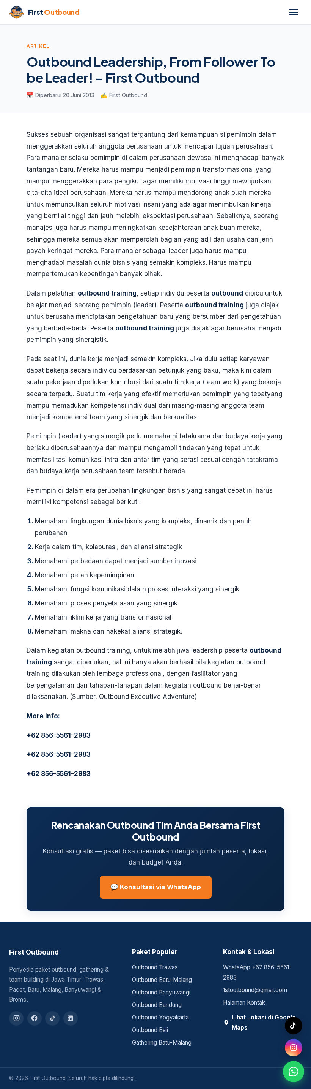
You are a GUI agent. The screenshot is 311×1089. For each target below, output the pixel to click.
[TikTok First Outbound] (293, 1025)
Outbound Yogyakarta (160, 1017)
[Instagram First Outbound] (293, 1047)
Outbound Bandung (157, 1004)
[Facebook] (34, 1018)
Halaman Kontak (244, 1002)
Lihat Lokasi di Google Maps (264, 1022)
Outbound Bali (150, 1030)
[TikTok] (52, 1018)
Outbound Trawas (155, 967)
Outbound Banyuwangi (161, 992)
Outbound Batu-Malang (162, 979)
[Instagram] (16, 1018)
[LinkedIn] (70, 1018)
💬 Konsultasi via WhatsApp (155, 887)
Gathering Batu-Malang (162, 1042)
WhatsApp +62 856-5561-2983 (257, 972)
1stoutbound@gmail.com (255, 990)
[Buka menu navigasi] (293, 12)
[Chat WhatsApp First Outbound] (293, 1071)
